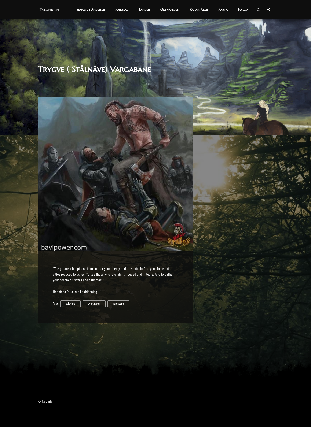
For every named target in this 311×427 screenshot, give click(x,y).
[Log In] (268, 9)
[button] (91, 9)
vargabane (118, 303)
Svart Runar (94, 303)
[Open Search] (258, 9)
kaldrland (70, 303)
